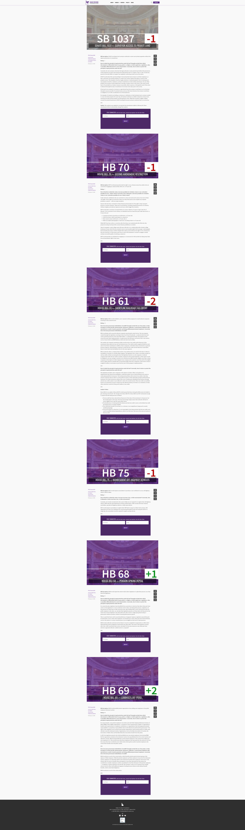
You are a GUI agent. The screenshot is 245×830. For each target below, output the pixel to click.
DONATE (156, 2)
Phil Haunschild (91, 55)
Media (132, 2)
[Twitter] (155, 56)
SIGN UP (125, 121)
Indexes (117, 2)
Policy (127, 2)
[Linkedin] (155, 64)
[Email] (155, 61)
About (111, 2)
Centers (122, 2)
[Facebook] (155, 59)
